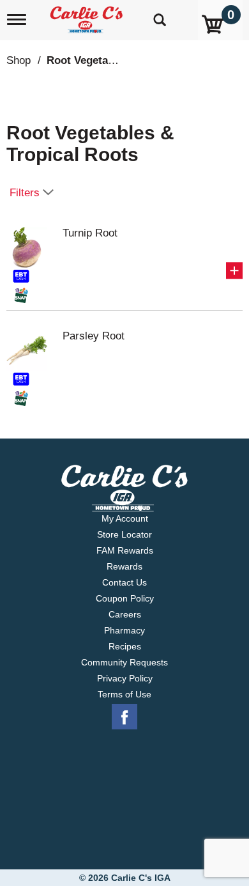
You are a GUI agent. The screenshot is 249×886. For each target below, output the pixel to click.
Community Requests (124, 662)
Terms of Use (124, 694)
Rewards (124, 566)
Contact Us (124, 582)
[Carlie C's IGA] (87, 16)
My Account (125, 518)
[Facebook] (124, 717)
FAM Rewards (124, 550)
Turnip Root (90, 233)
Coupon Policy (125, 598)
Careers (125, 614)
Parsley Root (93, 336)
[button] (234, 270)
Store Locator (124, 534)
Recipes (125, 646)
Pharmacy (124, 630)
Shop (18, 60)
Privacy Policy (125, 678)
